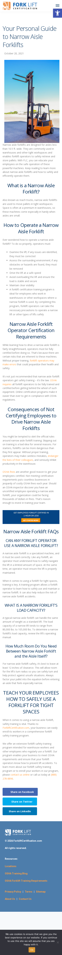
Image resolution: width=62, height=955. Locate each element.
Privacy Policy (13, 891)
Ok (31, 949)
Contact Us (25, 899)
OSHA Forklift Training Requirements (26, 880)
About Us (10, 899)
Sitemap (40, 891)
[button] (57, 13)
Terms (29, 891)
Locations (10, 866)
